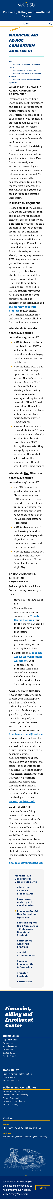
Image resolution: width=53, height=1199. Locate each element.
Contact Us (8, 1043)
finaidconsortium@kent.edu (26, 734)
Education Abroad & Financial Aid (25, 890)
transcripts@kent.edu (22, 801)
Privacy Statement (11, 1097)
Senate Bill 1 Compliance (14, 1101)
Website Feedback (11, 1080)
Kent (11, 61)
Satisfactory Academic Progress (25, 943)
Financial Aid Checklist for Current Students (26, 878)
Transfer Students (23, 974)
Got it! (42, 1187)
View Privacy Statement (15, 1194)
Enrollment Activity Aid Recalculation (25, 902)
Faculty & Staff (9, 1056)
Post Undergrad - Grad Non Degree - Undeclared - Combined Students (28, 928)
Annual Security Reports (13, 1091)
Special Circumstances (26, 954)
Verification (24, 981)
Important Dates (10, 1039)
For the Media (9, 1077)
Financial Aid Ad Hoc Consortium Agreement (28, 656)
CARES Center (9, 1052)
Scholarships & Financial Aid (24, 70)
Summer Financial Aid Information (25, 964)
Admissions (8, 1049)
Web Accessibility (11, 1104)
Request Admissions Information (17, 1073)
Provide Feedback (11, 1046)
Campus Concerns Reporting (15, 1094)
